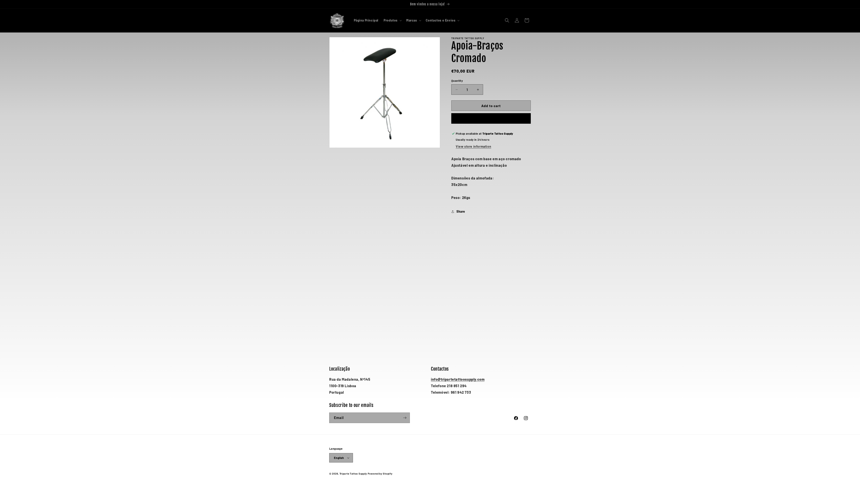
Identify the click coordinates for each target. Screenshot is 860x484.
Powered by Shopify (380, 473)
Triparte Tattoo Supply (353, 473)
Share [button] (460, 211)
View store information (473, 146)
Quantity (457, 80)
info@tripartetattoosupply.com (457, 379)
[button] (392, 20)
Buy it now (491, 119)
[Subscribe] (405, 418)
